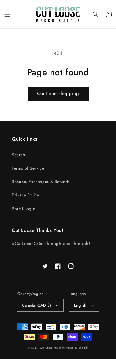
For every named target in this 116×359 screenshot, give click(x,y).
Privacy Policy (25, 195)
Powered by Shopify (75, 347)
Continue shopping (58, 93)
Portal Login (23, 209)
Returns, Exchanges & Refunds (41, 182)
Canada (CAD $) (36, 305)
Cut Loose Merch (51, 347)
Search (18, 155)
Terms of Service (28, 168)
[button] (7, 14)
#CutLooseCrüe (28, 243)
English (80, 305)
